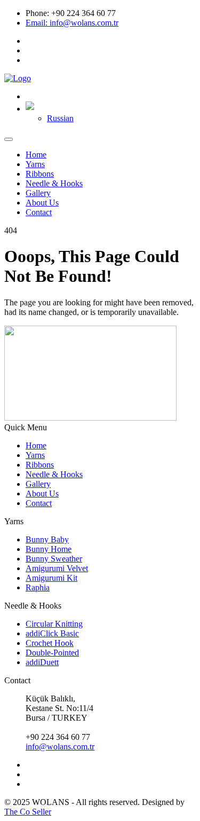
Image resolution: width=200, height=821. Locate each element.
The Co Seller (27, 811)
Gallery (38, 193)
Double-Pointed (52, 652)
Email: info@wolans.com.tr (72, 22)
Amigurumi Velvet (57, 568)
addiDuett (42, 662)
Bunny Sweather (54, 558)
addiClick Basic (52, 633)
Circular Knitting (54, 623)
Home (36, 154)
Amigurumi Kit (51, 577)
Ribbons (40, 173)
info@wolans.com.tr (60, 746)
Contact (39, 212)
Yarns (35, 164)
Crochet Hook (50, 643)
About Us (42, 202)
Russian (60, 118)
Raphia (38, 587)
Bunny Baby (47, 539)
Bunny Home (48, 549)
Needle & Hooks (54, 183)
